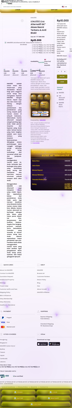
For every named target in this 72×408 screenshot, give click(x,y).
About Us (34, 387)
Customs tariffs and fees (8, 289)
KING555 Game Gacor (7, 346)
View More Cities (5, 365)
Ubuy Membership (6, 299)
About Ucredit (42, 289)
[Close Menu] (1, 4)
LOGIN (17, 9)
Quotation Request (6, 276)
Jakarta (2, 362)
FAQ (38, 286)
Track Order (4, 286)
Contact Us (44, 387)
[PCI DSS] (4, 376)
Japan (2, 355)
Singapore (3, 343)
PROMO (20, 392)
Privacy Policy (23, 387)
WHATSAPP (55, 398)
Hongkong (3, 340)
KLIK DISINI (36, 143)
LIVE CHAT (37, 404)
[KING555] (9, 3)
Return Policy (41, 280)
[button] (22, 20)
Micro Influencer (5, 295)
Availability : (34, 62)
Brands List (41, 273)
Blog (38, 283)
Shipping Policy (5, 292)
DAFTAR (54, 9)
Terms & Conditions (8, 387)
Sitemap (3, 283)
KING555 (33, 18)
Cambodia (3, 359)
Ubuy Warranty (5, 302)
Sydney (2, 349)
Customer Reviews (43, 276)
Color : (36, 70)
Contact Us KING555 (7, 273)
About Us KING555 (6, 270)
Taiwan (2, 352)
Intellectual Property (7, 280)
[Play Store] (54, 344)
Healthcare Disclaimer (7, 305)
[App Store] (42, 344)
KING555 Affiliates (43, 292)
